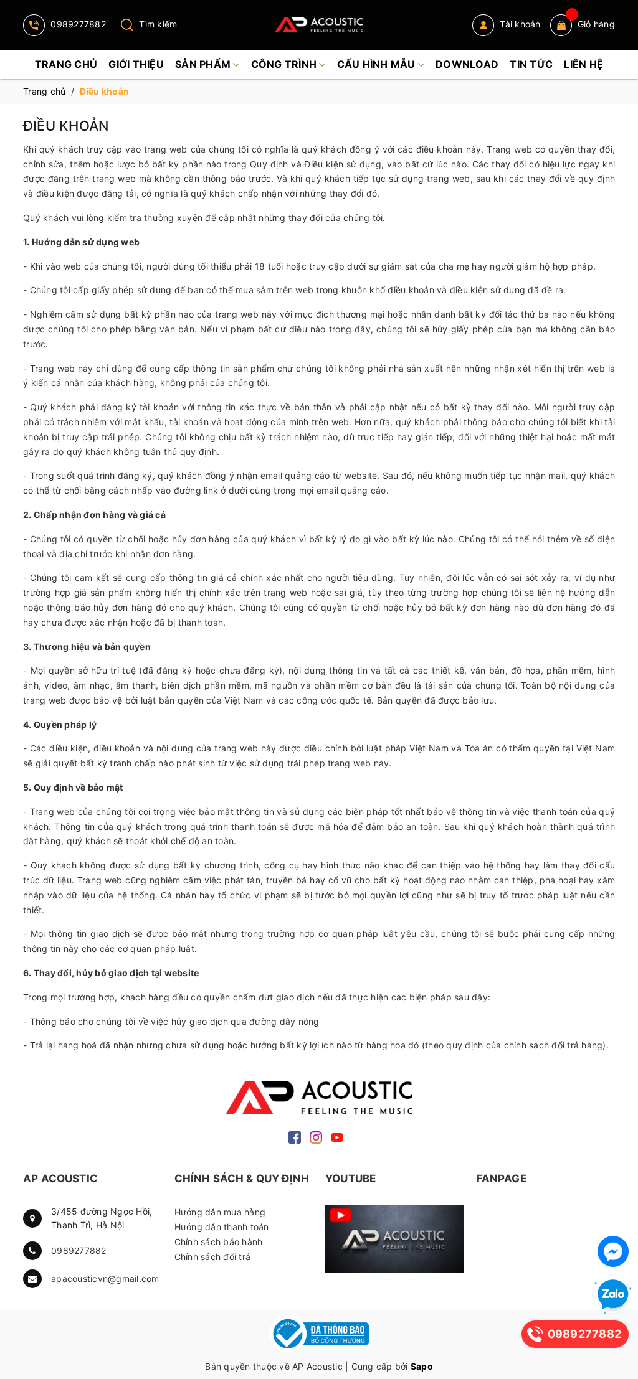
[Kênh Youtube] (394, 1238)
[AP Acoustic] (319, 1096)
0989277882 (77, 24)
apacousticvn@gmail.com (105, 1278)
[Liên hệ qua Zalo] (613, 1295)
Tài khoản (519, 24)
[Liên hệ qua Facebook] (613, 1251)
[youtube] (337, 1136)
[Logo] (319, 24)
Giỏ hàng (596, 24)
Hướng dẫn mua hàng (220, 1212)
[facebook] (294, 1136)
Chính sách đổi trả (212, 1256)
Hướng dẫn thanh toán (221, 1226)
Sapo (422, 1366)
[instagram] (316, 1136)
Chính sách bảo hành (218, 1241)
